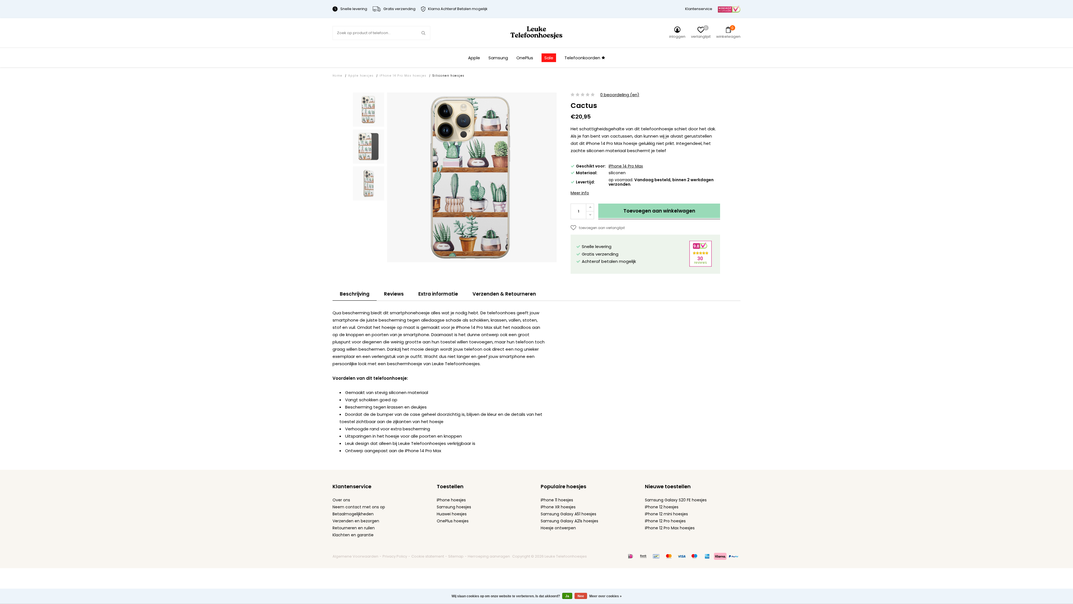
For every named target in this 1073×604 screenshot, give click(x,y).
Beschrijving (354, 294)
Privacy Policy (395, 556)
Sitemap (456, 556)
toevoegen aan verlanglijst (602, 227)
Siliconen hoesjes (448, 76)
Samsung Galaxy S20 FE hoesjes (676, 500)
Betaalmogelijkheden (353, 514)
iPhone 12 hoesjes (661, 507)
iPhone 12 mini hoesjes (666, 514)
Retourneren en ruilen (354, 528)
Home (338, 76)
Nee (581, 596)
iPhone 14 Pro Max (626, 166)
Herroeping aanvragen (489, 556)
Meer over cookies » (605, 596)
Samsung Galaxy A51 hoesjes (568, 514)
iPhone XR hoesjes (558, 507)
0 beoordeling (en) (619, 95)
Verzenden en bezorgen (356, 521)
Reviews (394, 294)
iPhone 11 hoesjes (557, 500)
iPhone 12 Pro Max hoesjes (670, 528)
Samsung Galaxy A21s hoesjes (569, 521)
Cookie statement (427, 556)
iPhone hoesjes (451, 500)
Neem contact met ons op (359, 507)
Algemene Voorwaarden (355, 556)
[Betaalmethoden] (631, 556)
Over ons (341, 500)
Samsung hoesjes (454, 507)
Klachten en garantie (353, 535)
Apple (474, 58)
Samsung (498, 58)
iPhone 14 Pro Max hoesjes (403, 76)
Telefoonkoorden (582, 58)
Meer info (580, 193)
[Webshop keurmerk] (729, 8)
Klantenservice (698, 8)
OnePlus (524, 58)
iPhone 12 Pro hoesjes (665, 521)
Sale (548, 58)
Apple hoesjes (361, 76)
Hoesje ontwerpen (558, 528)
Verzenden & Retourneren (504, 294)
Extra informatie (438, 294)
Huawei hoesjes (452, 514)
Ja (567, 596)
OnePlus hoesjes (453, 521)
